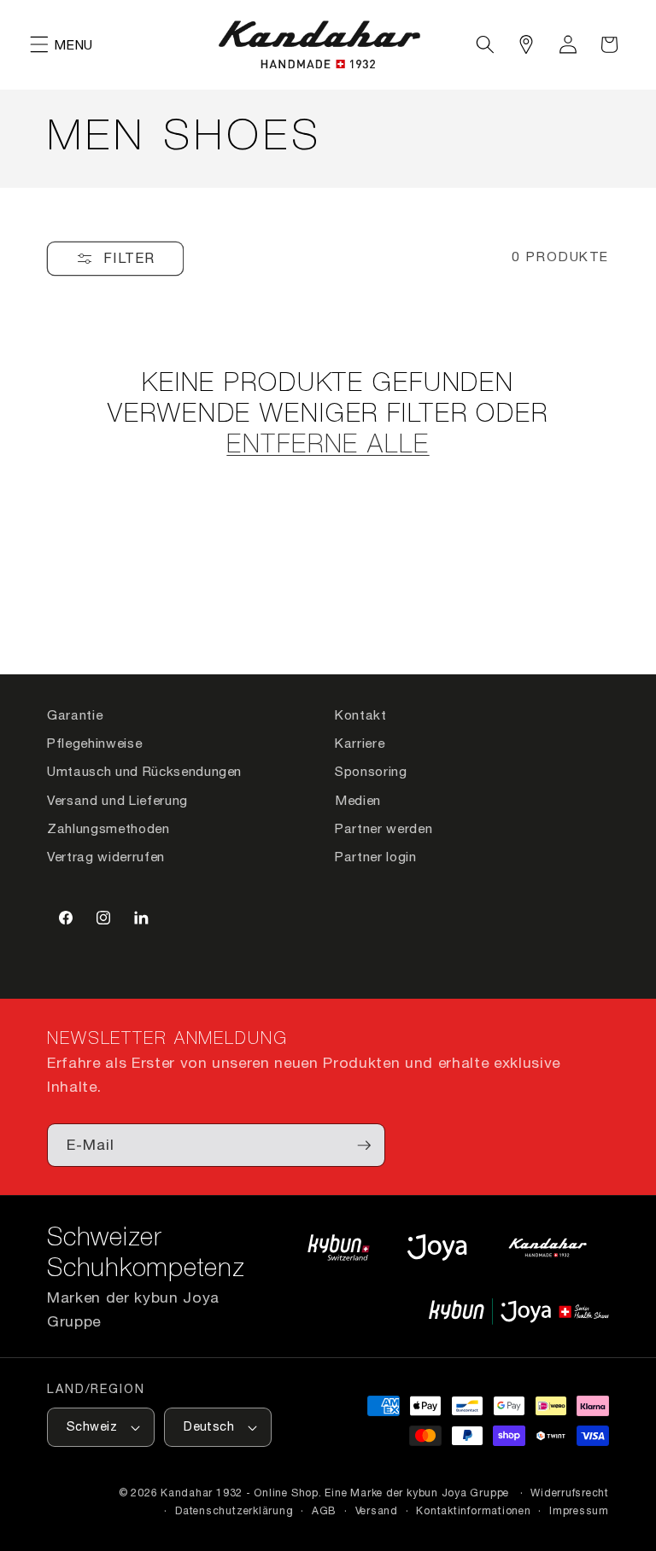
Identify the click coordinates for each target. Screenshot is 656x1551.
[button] (39, 44)
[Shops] (526, 44)
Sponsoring (371, 770)
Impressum (579, 1510)
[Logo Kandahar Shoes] (547, 1246)
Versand (376, 1510)
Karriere (359, 742)
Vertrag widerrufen (106, 856)
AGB (324, 1510)
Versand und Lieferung (117, 800)
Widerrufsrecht (569, 1492)
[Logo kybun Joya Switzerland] (519, 1310)
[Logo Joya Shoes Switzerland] (436, 1246)
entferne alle (327, 446)
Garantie (74, 714)
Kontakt (361, 714)
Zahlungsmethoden (108, 828)
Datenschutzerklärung (234, 1510)
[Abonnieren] (363, 1145)
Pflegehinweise (94, 742)
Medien (358, 800)
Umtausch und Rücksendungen (144, 770)
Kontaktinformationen (473, 1510)
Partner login (376, 856)
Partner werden (383, 828)
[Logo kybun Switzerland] (339, 1246)
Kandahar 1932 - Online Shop (240, 1492)
